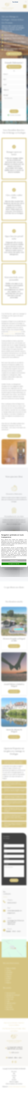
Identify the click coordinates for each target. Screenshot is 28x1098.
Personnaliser (14, 560)
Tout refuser (15, 2)
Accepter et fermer (14, 564)
